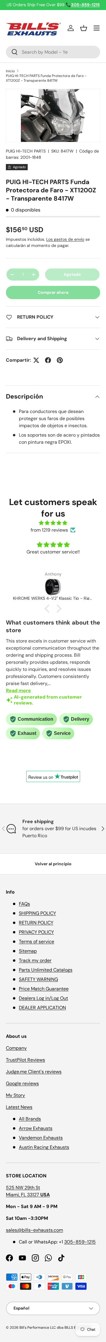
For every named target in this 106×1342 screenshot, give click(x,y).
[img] (53, 523)
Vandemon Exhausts (41, 1138)
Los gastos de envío (65, 239)
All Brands (30, 1119)
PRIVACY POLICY (36, 932)
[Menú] (96, 28)
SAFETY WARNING (38, 979)
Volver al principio (53, 863)
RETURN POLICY (36, 923)
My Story (15, 1095)
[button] (83, 28)
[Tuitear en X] (36, 360)
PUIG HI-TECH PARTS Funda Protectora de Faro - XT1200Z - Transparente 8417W (46, 78)
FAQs (24, 904)
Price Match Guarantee (44, 989)
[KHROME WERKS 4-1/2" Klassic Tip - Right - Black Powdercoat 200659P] (53, 587)
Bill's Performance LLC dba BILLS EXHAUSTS (55, 1327)
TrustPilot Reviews (25, 1060)
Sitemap (28, 951)
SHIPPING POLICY (37, 913)
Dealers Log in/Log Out (43, 998)
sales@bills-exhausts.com (34, 1230)
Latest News (19, 1107)
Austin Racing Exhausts (44, 1147)
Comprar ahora (53, 292)
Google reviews (22, 1083)
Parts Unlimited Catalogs (45, 970)
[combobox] (53, 52)
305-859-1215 (80, 1242)
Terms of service (36, 941)
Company (16, 1048)
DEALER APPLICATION (42, 1008)
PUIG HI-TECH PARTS (26, 151)
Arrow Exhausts (35, 1128)
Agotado (72, 274)
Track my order (35, 960)
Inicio (10, 71)
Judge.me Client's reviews (34, 1072)
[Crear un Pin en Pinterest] (60, 360)
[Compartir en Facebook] (48, 360)
